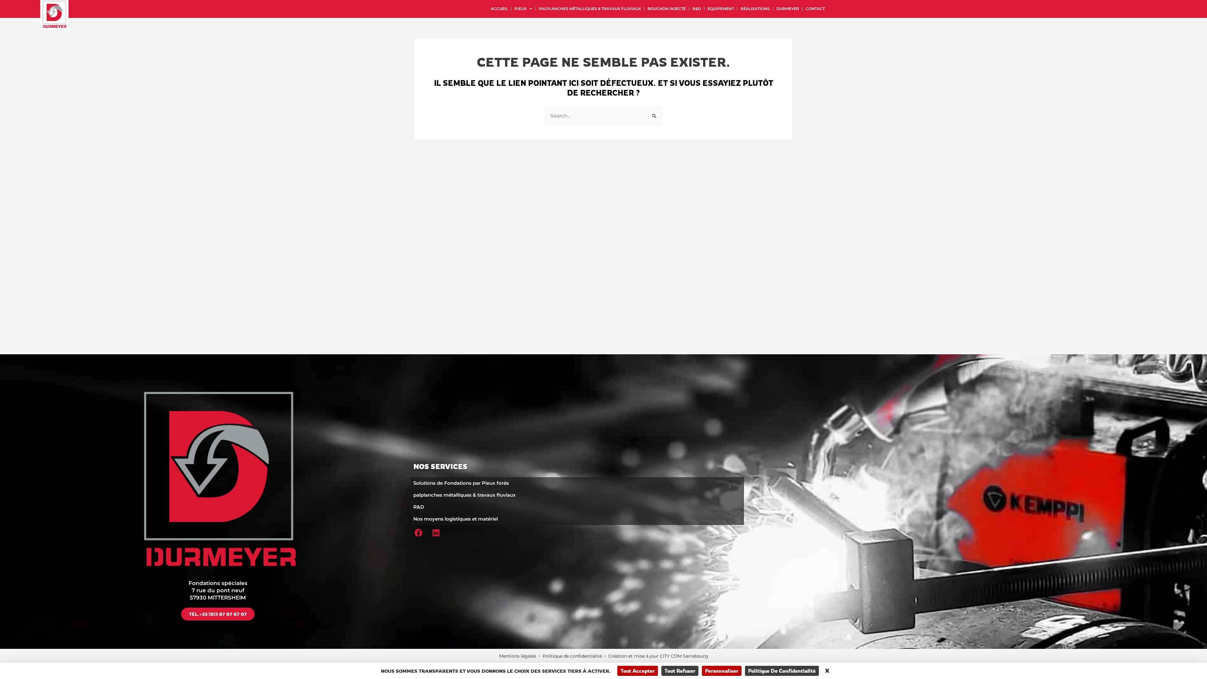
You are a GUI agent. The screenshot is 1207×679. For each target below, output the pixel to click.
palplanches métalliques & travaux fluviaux (590, 8)
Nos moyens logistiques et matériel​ (455, 519)
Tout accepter (637, 671)
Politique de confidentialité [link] (782, 671)
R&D (696, 8)
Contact (815, 8)
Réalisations (755, 8)
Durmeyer (787, 8)
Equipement (721, 8)
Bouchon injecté (667, 8)
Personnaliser (721, 671)
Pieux (520, 8)
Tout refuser (679, 671)
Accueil (499, 8)
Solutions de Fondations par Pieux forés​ (461, 483)
